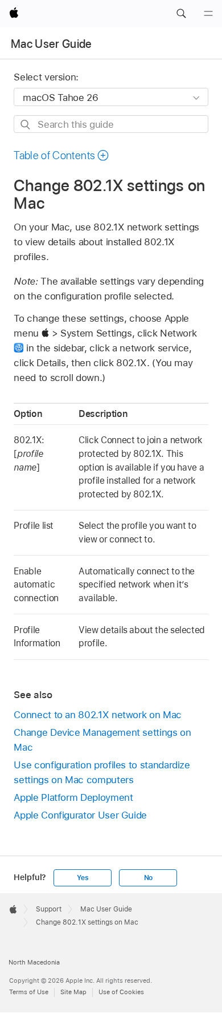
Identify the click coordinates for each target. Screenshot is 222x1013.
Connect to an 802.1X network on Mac (98, 714)
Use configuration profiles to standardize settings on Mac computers (102, 772)
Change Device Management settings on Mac (102, 740)
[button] (181, 13)
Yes (82, 878)
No (148, 878)
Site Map (73, 992)
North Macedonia (34, 962)
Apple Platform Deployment (73, 797)
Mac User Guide (51, 44)
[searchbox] (111, 124)
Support (48, 909)
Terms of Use (28, 992)
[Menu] (208, 13)
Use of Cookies (121, 992)
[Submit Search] (26, 125)
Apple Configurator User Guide (80, 815)
